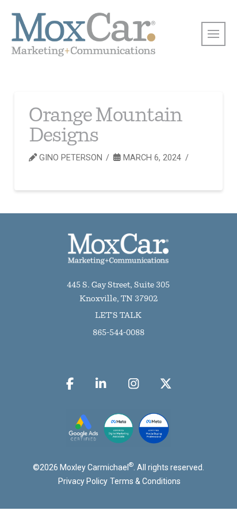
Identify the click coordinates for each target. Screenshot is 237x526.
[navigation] (213, 34)
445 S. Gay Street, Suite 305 (118, 285)
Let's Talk (118, 316)
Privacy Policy (83, 481)
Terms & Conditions (145, 481)
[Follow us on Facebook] (70, 383)
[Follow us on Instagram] (133, 383)
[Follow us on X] (166, 383)
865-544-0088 (118, 333)
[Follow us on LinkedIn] (101, 383)
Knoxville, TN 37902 (118, 299)
